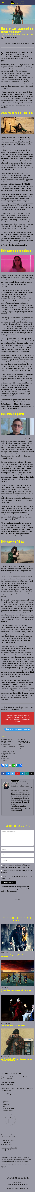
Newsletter (22, 1188)
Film (13, 1188)
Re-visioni (6, 1105)
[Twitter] (12, 773)
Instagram (11, 707)
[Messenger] (8, 773)
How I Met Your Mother (26, 142)
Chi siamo (6, 1101)
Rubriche (6, 1103)
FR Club (17, 722)
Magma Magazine (8, 1110)
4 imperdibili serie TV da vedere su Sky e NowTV (7, 741)
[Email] (31, 773)
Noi (27, 1188)
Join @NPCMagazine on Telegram (18, 729)
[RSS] (25, 1177)
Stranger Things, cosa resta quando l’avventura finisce (16, 991)
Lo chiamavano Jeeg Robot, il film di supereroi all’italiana (15, 956)
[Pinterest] (17, 773)
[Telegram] (22, 1177)
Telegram (27, 707)
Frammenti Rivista (6, 1079)
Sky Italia (17, 899)
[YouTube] (16, 1177)
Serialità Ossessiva (17, 43)
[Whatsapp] (27, 773)
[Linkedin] (22, 773)
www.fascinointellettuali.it (9, 1148)
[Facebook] (3, 773)
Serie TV (5, 1106)
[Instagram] (13, 1177)
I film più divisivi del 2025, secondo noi (13, 1025)
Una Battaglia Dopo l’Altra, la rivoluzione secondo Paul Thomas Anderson (16, 1060)
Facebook (19, 707)
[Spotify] (19, 1177)
